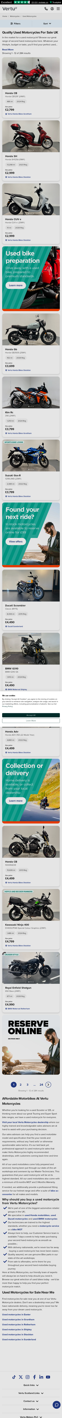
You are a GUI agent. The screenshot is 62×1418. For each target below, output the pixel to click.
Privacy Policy (7, 706)
